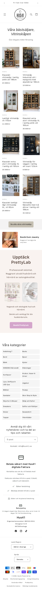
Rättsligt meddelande (30, 586)
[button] (4, 14)
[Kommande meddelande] (37, 3)
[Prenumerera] (34, 439)
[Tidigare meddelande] (4, 3)
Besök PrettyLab (21, 325)
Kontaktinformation (13, 586)
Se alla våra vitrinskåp (21, 224)
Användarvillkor (17, 582)
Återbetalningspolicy (17, 579)
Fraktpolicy (29, 582)
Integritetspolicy (33, 579)
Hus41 (19, 576)
